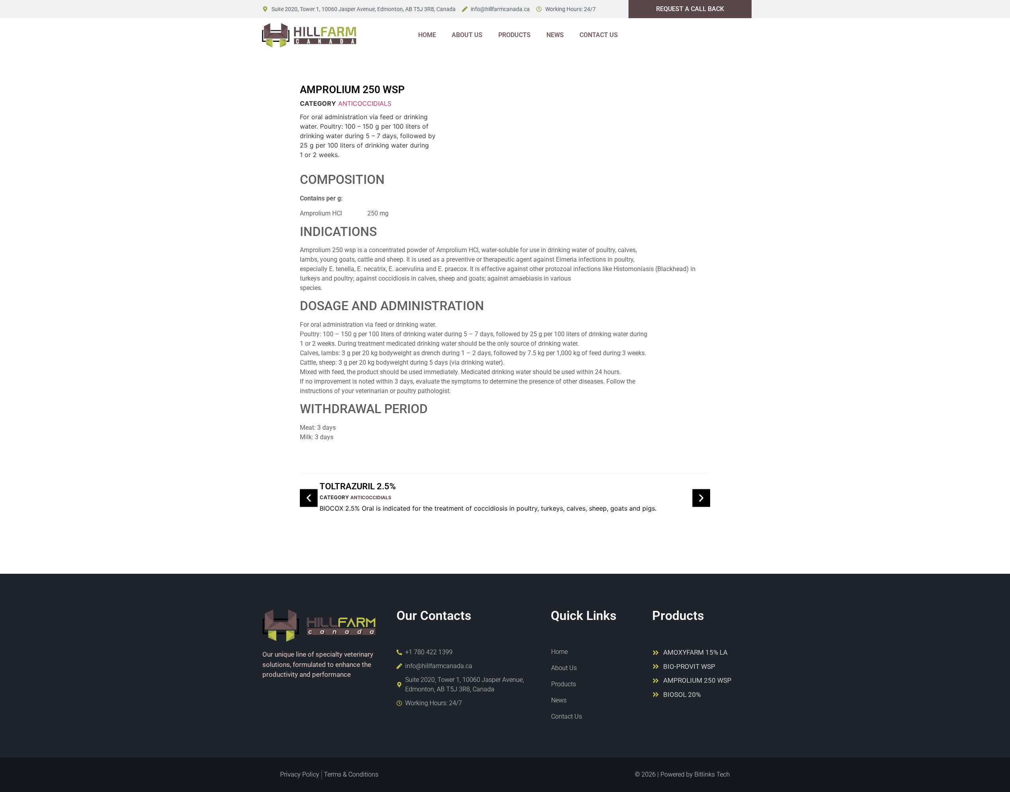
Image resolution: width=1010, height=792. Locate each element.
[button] (309, 498)
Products (514, 35)
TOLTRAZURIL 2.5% (358, 486)
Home (427, 35)
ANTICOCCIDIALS (364, 103)
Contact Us (599, 35)
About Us (467, 35)
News (555, 35)
